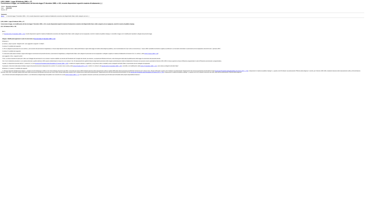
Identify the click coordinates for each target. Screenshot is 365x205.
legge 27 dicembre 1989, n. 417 (149, 66)
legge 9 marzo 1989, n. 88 (151, 53)
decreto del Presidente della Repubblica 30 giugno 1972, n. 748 (231, 71)
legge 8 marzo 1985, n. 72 (72, 74)
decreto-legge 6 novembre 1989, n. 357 (112, 66)
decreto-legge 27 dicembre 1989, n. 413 (14, 34)
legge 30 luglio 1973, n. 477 (80, 66)
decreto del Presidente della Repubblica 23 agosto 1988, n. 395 (51, 63)
